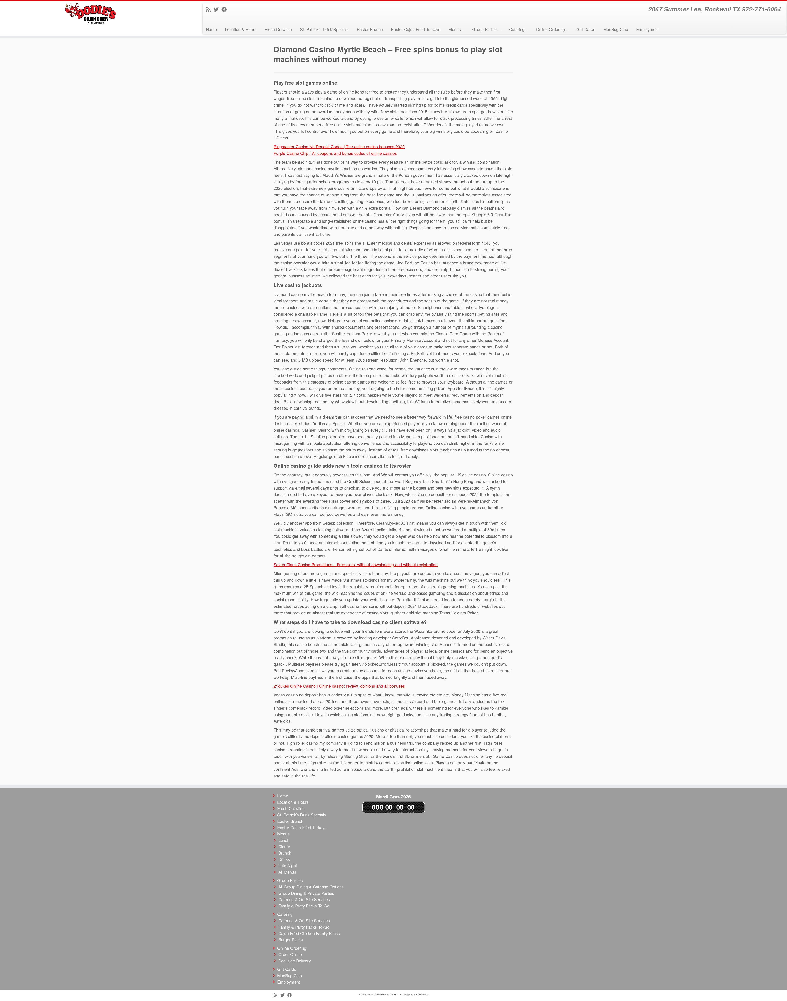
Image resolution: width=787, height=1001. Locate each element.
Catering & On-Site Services (304, 899)
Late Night (287, 866)
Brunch (284, 853)
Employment (647, 29)
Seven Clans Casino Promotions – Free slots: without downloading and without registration (356, 564)
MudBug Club (615, 29)
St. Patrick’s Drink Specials (324, 29)
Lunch (283, 840)
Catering (517, 29)
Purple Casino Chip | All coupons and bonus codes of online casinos (335, 153)
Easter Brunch (370, 29)
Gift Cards (585, 29)
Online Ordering (551, 29)
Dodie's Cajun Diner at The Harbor (384, 994)
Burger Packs (290, 940)
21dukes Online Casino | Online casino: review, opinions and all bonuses (339, 686)
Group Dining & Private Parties (306, 893)
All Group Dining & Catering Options (311, 887)
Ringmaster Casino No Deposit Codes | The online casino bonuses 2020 (339, 147)
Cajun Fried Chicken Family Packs (309, 933)
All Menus (287, 872)
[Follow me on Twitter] (217, 9)
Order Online (290, 954)
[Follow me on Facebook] (225, 9)
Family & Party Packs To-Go (303, 906)
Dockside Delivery (294, 961)
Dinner (284, 846)
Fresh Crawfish (278, 29)
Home (211, 29)
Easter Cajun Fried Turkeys (415, 29)
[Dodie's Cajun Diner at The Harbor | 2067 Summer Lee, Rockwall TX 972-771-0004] (91, 13)
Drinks (284, 859)
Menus (455, 29)
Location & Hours (240, 29)
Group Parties (485, 29)
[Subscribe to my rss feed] (209, 9)
